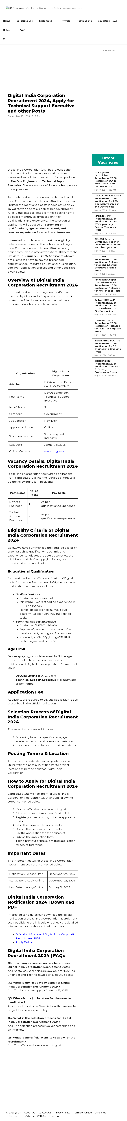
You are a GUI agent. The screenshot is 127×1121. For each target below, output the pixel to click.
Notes (6, 30)
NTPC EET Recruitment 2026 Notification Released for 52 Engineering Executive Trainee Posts (107, 263)
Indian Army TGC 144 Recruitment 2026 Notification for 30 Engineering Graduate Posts (107, 346)
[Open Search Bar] (4, 39)
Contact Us (44, 1112)
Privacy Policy (62, 1112)
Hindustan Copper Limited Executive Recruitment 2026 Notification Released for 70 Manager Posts (107, 285)
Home (6, 20)
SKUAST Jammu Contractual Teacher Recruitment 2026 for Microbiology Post (107, 243)
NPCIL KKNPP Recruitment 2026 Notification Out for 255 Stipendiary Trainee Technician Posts (105, 223)
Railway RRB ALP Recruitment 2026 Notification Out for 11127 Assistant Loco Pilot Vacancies (106, 306)
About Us (29, 1112)
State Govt (45, 20)
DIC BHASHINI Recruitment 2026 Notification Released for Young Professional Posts (107, 366)
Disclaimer (101, 1112)
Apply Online (24, 942)
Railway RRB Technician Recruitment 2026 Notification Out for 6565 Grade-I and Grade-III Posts (105, 179)
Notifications (84, 20)
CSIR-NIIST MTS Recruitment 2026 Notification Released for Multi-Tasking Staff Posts (107, 326)
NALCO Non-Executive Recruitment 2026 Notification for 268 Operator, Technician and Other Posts (107, 201)
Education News (107, 20)
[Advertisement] (43, 68)
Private (66, 20)
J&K (22, 30)
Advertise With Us (35, 1116)
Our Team (55, 1116)
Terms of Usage (82, 1112)
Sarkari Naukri (25, 20)
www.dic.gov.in (54, 451)
